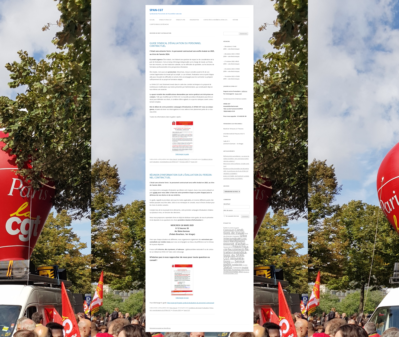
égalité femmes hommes (235, 268)
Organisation (194, 20)
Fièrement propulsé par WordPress (160, 328)
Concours (228, 230)
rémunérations (233, 259)
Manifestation (237, 240)
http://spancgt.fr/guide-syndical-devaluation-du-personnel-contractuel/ (190, 303)
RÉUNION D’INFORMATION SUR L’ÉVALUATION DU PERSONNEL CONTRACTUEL (181, 176)
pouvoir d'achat (234, 244)
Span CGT (194, 162)
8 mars (225, 228)
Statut (227, 267)
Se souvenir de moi (232, 216)
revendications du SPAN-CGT (169, 162)
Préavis (237, 246)
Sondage (245, 265)
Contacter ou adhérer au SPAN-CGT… (215, 20)
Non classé (173, 159)
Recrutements (236, 249)
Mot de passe (228, 210)
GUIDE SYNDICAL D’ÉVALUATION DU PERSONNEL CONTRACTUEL (175, 44)
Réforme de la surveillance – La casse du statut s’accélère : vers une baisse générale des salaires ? (236, 158)
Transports (236, 267)
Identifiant (226, 204)
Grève (243, 235)
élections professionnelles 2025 (236, 272)
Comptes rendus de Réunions (159, 24)
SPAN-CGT (156, 10)
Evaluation (155, 162)
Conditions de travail (195, 308)
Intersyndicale (232, 238)
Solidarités (237, 264)
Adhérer (244, 91)
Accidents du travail (233, 227)
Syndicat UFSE (180, 20)
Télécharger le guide (182, 154)
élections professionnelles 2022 (236, 271)
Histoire (235, 20)
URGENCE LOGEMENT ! (230, 174)
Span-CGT (238, 94)
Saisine (232, 262)
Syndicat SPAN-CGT (165, 20)
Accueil (152, 20)
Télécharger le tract (182, 298)
